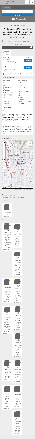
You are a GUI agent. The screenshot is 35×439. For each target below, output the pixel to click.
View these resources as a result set (13, 197)
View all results (18, 25)
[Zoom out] (4, 159)
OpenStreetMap (23, 187)
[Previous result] (12, 25)
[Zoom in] (4, 142)
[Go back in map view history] (4, 168)
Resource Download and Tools (6, 52)
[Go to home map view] (4, 163)
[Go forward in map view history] (4, 165)
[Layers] (30, 143)
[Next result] (24, 25)
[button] (17, 162)
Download (28, 60)
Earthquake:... (7, 216)
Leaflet (12, 187)
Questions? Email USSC (11, 74)
